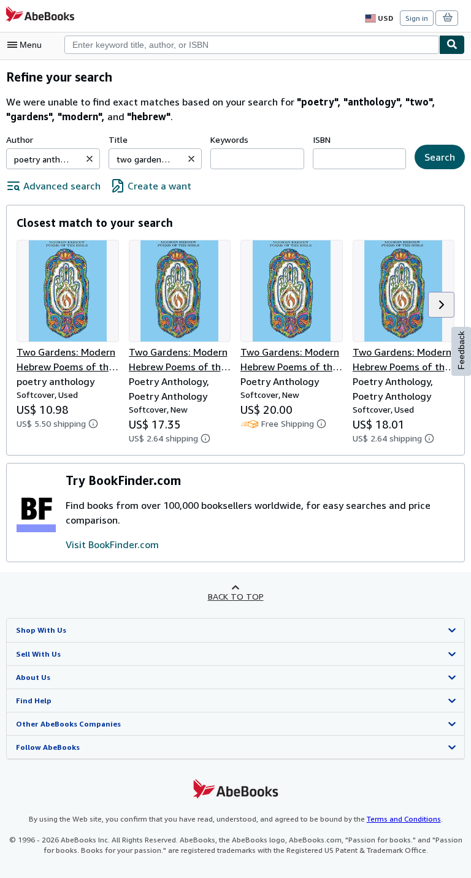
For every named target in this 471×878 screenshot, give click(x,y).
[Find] (452, 45)
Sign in (416, 18)
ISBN (322, 139)
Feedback (461, 350)
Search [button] (439, 157)
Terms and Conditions (404, 818)
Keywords (229, 139)
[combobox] (251, 45)
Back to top (236, 596)
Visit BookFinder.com (112, 544)
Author (19, 139)
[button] (89, 159)
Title (118, 139)
